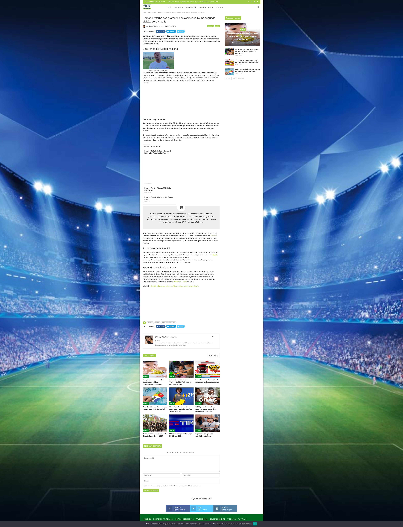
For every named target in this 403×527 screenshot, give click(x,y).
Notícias (217, 26)
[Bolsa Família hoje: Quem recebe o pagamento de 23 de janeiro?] (155, 396)
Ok (255, 524)
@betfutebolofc (205, 498)
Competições (178, 7)
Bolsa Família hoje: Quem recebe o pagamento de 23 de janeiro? (247, 70)
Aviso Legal (231, 519)
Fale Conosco (210, 1)
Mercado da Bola (190, 7)
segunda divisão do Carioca (168, 322)
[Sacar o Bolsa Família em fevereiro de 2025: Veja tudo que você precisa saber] (181, 369)
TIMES (169, 7)
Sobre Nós (171, 1)
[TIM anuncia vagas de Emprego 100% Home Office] (181, 423)
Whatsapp (242, 519)
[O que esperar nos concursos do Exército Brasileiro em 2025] (155, 423)
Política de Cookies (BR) (197, 1)
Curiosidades (210, 26)
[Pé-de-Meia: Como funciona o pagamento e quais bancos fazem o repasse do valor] (181, 396)
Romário (214, 236)
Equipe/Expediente (217, 519)
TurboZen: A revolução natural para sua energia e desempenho (246, 61)
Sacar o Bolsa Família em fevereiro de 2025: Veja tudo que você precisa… (247, 51)
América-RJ (150, 322)
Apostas (220, 7)
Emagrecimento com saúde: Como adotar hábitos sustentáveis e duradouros (242, 36)
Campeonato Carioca (179, 282)
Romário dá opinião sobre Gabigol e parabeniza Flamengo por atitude (157, 152)
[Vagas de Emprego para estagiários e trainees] (207, 423)
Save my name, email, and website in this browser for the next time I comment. (173, 486)
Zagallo (215, 255)
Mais (217, 1)
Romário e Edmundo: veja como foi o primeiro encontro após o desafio (174, 286)
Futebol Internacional (206, 7)
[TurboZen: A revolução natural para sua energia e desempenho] (207, 369)
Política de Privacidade (182, 1)
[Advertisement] (181, 100)
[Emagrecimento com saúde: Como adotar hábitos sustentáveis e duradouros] (155, 369)
